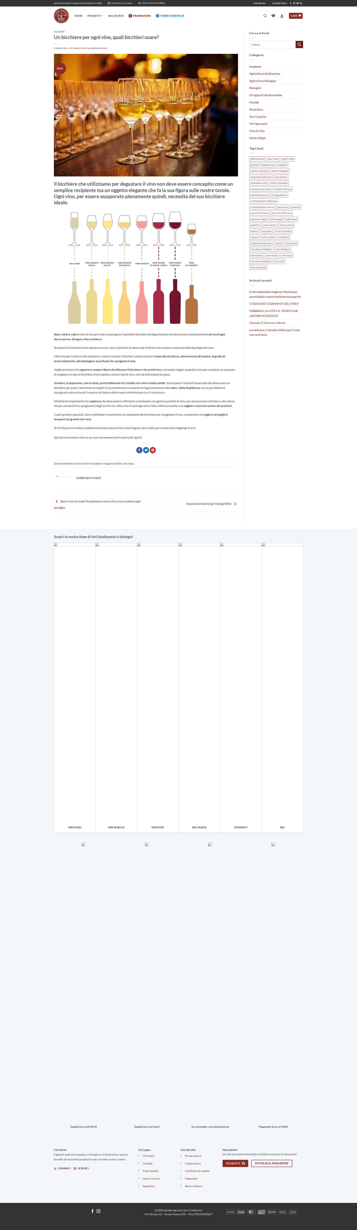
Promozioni (142, 15)
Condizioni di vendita (197, 1170)
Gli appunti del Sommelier (265, 95)
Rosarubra (256, 109)
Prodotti (94, 15)
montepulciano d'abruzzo (263, 200)
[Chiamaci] (301, 3)
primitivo (255, 225)
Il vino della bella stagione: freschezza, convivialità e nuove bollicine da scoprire (275, 294)
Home (78, 15)
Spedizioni (149, 1186)
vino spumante (258, 267)
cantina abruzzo (258, 170)
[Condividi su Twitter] (146, 450)
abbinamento (257, 158)
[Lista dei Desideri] (273, 16)
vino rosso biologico (260, 261)
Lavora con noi (151, 1178)
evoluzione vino (258, 182)
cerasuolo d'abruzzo (260, 177)
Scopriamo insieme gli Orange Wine (209, 503)
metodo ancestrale (260, 189)
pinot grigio (277, 219)
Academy (59, 31)
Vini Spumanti (258, 123)
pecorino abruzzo (259, 213)
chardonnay (281, 177)
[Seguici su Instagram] (294, 3)
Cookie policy (193, 1163)
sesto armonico (283, 231)
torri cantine (268, 237)
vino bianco (291, 243)
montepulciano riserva (262, 207)
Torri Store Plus (172, 15)
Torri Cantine (257, 116)
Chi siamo (148, 1155)
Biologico (255, 88)
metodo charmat (282, 189)
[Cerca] (265, 16)
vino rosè (279, 261)
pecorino (295, 207)
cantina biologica (279, 170)
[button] (120, 3)
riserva (254, 231)
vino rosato (272, 255)
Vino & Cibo (257, 131)
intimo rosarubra (279, 182)
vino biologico (283, 249)
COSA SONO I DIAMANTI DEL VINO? (274, 303)
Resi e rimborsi (193, 1186)
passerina (282, 207)
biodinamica (269, 164)
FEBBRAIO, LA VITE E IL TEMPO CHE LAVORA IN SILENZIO (273, 313)
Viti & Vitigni (257, 138)
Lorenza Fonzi (98, 48)
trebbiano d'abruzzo (260, 243)
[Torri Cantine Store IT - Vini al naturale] (61, 16)
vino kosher (256, 255)
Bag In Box (116, 15)
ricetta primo (286, 225)
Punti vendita (150, 1170)
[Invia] (299, 44)
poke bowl (291, 219)
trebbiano (284, 237)
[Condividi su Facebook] (139, 450)
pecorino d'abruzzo (282, 213)
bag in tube (288, 158)
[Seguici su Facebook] (291, 3)
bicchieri (117, 463)
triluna (278, 243)
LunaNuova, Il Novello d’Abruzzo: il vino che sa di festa (274, 332)
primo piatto (269, 225)
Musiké (254, 102)
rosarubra (266, 231)
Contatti (147, 1163)
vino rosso (128, 463)
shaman (254, 237)
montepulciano (279, 195)
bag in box (273, 158)
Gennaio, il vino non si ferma (267, 322)
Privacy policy (193, 1155)
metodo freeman (259, 195)
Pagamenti (191, 1178)
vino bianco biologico (261, 249)
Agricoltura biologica (262, 80)
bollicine (283, 164)
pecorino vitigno (258, 219)
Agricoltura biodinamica (264, 73)
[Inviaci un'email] (298, 3)
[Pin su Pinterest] (153, 450)
